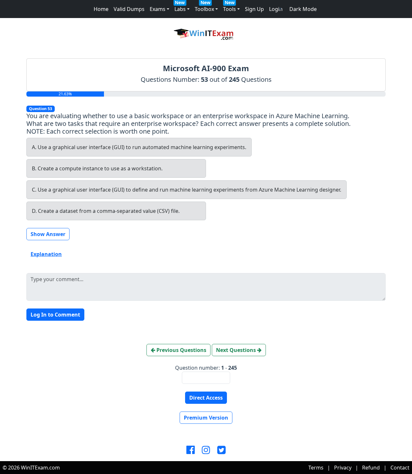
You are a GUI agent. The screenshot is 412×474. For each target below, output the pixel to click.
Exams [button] (157, 9)
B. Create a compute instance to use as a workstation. (97, 168)
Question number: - (206, 367)
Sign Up (254, 9)
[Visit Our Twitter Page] (221, 450)
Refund (371, 467)
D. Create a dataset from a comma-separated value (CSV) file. (106, 210)
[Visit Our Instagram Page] (206, 450)
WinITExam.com (40, 467)
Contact (399, 467)
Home (101, 9)
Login (276, 9)
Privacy (342, 467)
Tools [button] (229, 9)
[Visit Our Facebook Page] (190, 450)
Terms (315, 467)
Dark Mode (303, 9)
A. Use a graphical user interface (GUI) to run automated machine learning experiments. (139, 147)
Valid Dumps (129, 9)
